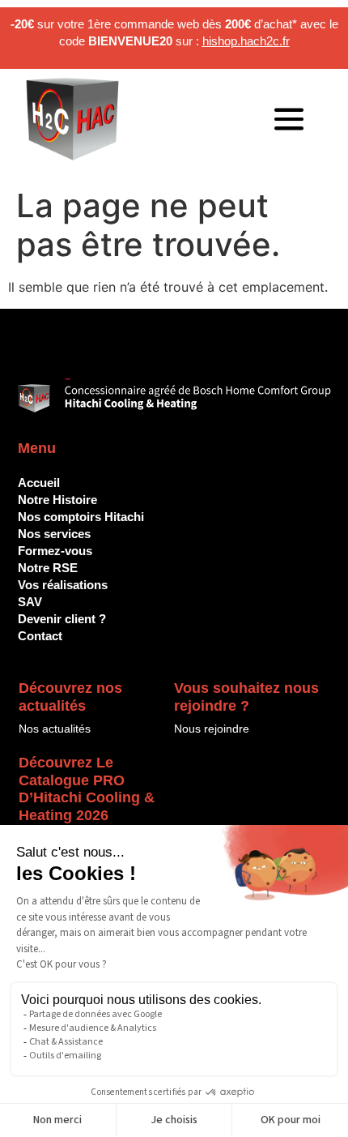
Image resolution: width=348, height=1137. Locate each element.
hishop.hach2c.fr (246, 41)
